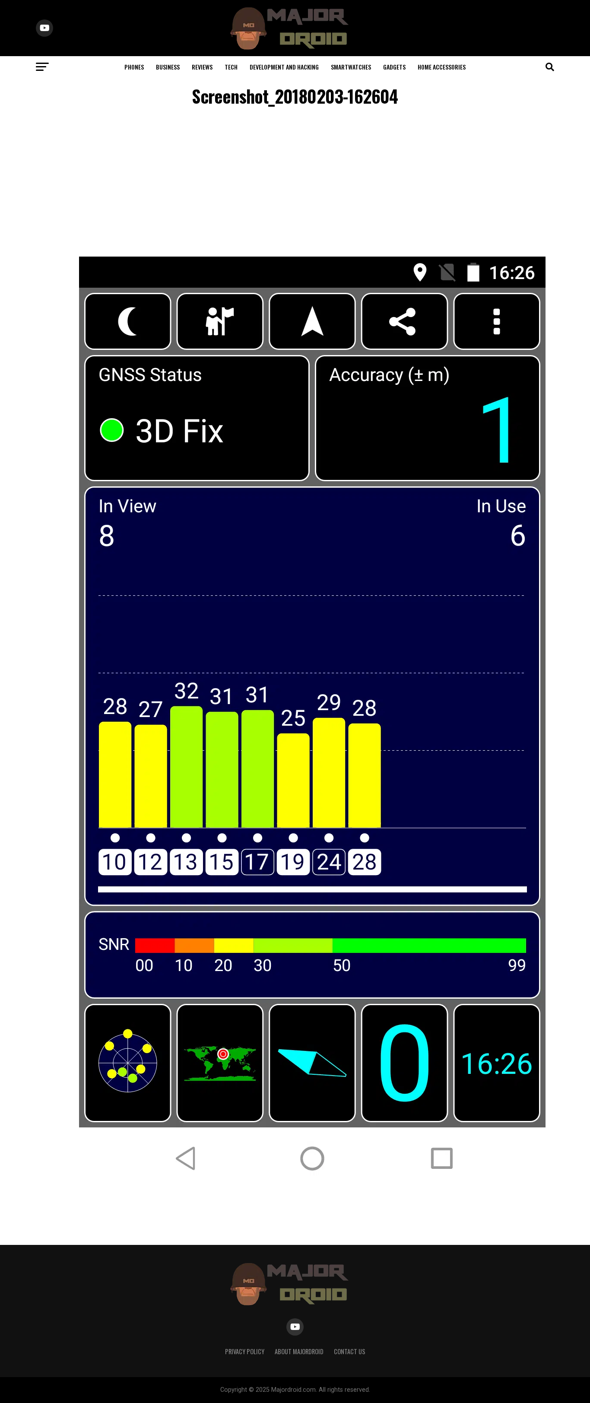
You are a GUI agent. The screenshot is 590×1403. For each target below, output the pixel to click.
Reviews (202, 66)
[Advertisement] (295, 183)
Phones (134, 66)
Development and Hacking (284, 66)
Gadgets (394, 66)
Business (168, 66)
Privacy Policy (244, 1351)
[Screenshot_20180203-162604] (312, 1187)
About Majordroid (299, 1351)
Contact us (349, 1351)
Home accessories (442, 66)
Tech (231, 66)
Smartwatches (351, 66)
